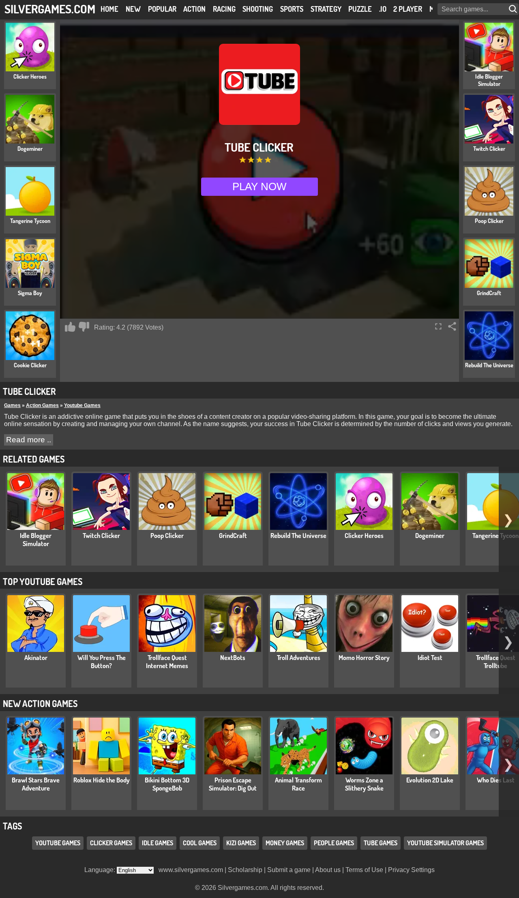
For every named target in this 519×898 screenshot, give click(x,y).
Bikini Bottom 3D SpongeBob (167, 784)
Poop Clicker (167, 536)
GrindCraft (233, 536)
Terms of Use (364, 869)
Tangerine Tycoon (495, 536)
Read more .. (28, 439)
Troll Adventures (298, 658)
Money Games (285, 843)
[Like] (70, 326)
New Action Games (40, 703)
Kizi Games (241, 843)
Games (12, 405)
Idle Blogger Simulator (35, 540)
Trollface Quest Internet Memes (167, 662)
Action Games (42, 405)
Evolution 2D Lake (429, 780)
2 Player (407, 8)
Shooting (257, 8)
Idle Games (157, 843)
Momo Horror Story (364, 658)
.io (382, 8)
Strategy (326, 8)
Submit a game (289, 869)
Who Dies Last (496, 780)
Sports (291, 8)
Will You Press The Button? (101, 662)
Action (194, 8)
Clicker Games (111, 843)
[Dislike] (84, 326)
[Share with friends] (452, 326)
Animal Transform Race (298, 784)
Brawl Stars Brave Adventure (36, 784)
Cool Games (200, 843)
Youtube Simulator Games (445, 843)
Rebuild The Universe (298, 536)
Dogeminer (429, 536)
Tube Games (380, 843)
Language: (100, 869)
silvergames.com (49, 8)
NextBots (232, 658)
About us (328, 869)
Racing (224, 8)
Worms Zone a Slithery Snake (364, 784)
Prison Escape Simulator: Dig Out (233, 784)
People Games (334, 843)
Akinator (35, 658)
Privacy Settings (411, 869)
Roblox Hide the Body (101, 780)
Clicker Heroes (364, 536)
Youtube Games (82, 405)
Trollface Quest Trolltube (495, 662)
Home (109, 8)
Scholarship (245, 869)
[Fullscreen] (438, 326)
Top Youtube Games (42, 581)
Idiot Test (430, 658)
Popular (162, 8)
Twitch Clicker (101, 536)
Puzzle (360, 8)
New (133, 8)
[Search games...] (514, 9)
